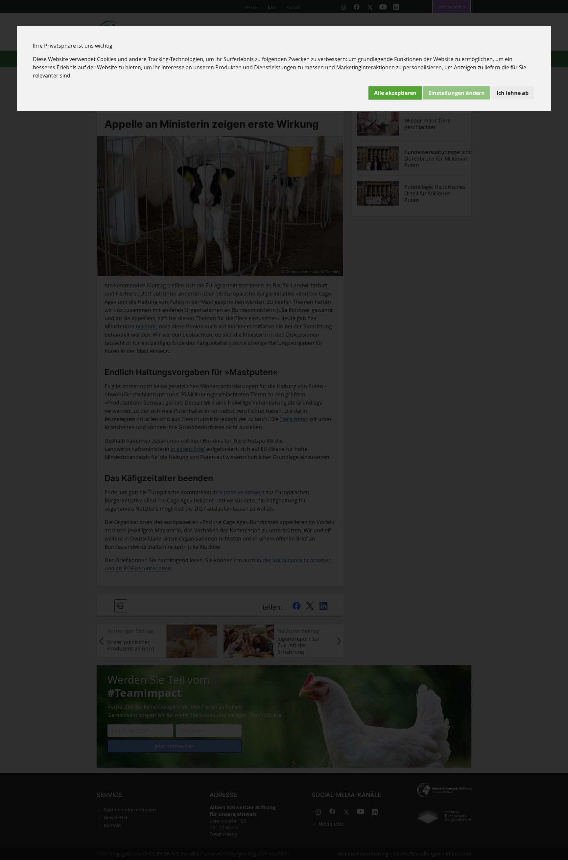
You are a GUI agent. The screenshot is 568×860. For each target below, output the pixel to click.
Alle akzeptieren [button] (395, 93)
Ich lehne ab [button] (513, 93)
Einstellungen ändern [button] (456, 93)
